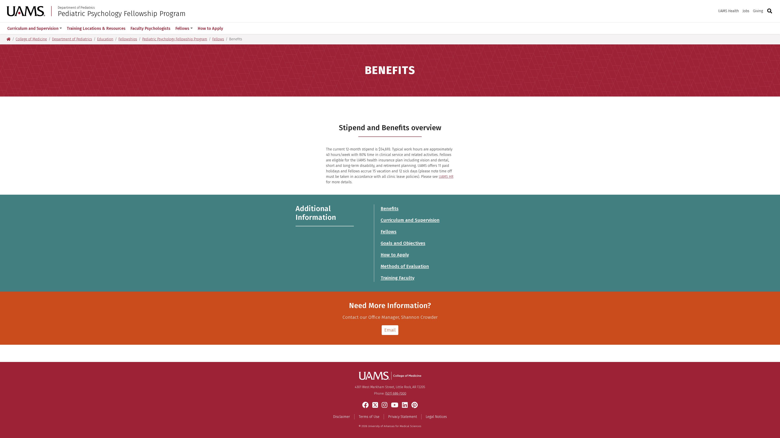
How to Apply (210, 28)
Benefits (390, 208)
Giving (758, 11)
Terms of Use (369, 416)
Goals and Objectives (403, 243)
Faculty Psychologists (150, 28)
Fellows (182, 28)
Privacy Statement (402, 416)
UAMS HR (446, 176)
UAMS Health (728, 11)
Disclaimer (341, 416)
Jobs (746, 11)
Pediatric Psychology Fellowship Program (122, 13)
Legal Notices (436, 416)
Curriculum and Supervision (32, 28)
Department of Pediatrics (76, 7)
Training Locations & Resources (96, 28)
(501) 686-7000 (395, 393)
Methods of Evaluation (405, 266)
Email (390, 330)
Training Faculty (397, 278)
